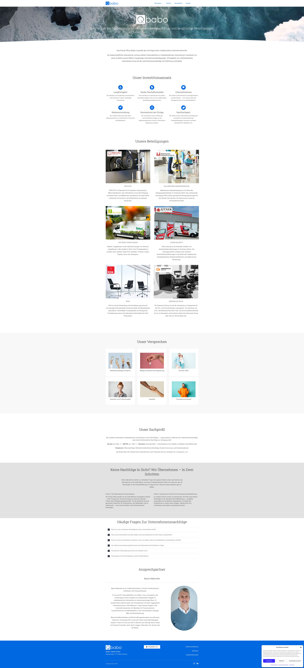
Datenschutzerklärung (283, 664)
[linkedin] (197, 663)
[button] (301, 647)
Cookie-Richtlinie (274, 664)
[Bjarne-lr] (184, 586)
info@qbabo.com (182, 452)
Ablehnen (281, 661)
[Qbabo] (112, 2)
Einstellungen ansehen (295, 661)
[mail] (194, 663)
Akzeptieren (269, 661)
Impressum (291, 664)
